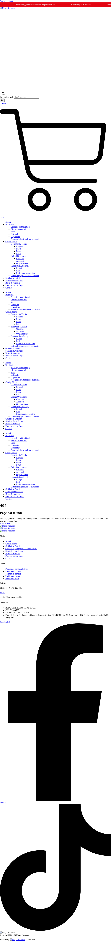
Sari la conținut (6, 1)
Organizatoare (22, 263)
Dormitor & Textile (19, 244)
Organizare (15, 236)
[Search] (2, 100)
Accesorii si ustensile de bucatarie (25, 239)
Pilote (18, 249)
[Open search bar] (3, 94)
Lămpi (19, 268)
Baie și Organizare (19, 256)
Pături (18, 253)
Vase (13, 232)
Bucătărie (9, 224)
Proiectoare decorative (25, 273)
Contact (8, 288)
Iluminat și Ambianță (20, 266)
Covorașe (20, 258)
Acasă (8, 222)
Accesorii (20, 261)
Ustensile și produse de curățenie (25, 275)
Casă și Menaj (11, 241)
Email (2, 592)
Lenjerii (19, 246)
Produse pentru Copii (14, 285)
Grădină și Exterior (13, 278)
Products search (7, 97)
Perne (18, 251)
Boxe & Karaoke (12, 283)
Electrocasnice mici (19, 229)
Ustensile (15, 234)
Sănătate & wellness (14, 280)
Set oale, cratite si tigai (20, 227)
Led (18, 271)
